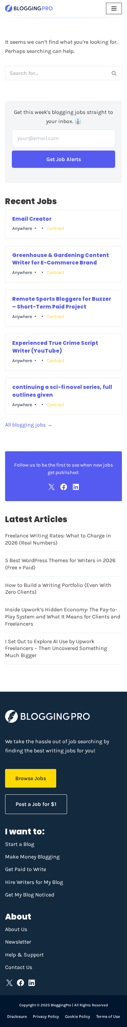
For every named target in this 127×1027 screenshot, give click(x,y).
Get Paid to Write (25, 869)
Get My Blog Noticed (29, 894)
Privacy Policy (46, 1016)
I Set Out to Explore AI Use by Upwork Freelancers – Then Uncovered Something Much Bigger (56, 648)
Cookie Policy (77, 1016)
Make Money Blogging (32, 856)
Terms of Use (108, 1016)
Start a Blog (19, 844)
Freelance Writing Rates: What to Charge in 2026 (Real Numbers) (58, 539)
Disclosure (17, 1016)
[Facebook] (64, 487)
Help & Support (24, 954)
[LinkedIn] (76, 487)
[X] (51, 487)
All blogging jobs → (28, 424)
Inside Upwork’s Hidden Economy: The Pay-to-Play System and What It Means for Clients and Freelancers (62, 616)
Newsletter (18, 942)
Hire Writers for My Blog (34, 882)
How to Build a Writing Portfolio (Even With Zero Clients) (58, 588)
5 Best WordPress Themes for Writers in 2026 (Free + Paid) (60, 564)
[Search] (114, 73)
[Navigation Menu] (114, 8)
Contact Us (18, 967)
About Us (16, 929)
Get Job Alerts (63, 159)
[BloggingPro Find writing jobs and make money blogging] (28, 8)
